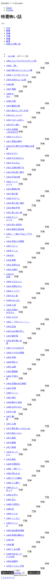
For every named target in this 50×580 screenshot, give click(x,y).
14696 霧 (10, 544)
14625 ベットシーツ (12, 183)
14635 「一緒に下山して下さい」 (19, 235)
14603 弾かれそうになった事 (19, 70)
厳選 (8, 41)
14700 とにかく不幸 (15, 566)
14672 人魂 (11, 424)
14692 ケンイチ (12, 524)
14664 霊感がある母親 (16, 383)
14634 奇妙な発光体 (15, 229)
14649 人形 (11, 305)
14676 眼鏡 (11, 442)
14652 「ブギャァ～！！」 (18, 322)
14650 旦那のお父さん (12, 311)
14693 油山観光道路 (15, 530)
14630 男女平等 (13, 208)
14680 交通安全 (13, 464)
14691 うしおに (13, 518)
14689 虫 (10, 509)
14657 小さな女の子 (15, 348)
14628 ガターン (13, 198)
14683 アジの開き (14, 478)
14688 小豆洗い (13, 504)
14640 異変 (11, 260)
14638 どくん (12, 251)
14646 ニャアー (13, 291)
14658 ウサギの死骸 (15, 353)
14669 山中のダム (14, 407)
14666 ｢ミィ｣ (12, 393)
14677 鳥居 (11, 447)
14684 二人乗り (13, 483)
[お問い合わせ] (9, 8)
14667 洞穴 (11, 398)
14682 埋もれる (13, 473)
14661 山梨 (11, 367)
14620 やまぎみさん (15, 158)
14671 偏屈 (10, 417)
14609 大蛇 (11, 101)
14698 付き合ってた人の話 (14, 555)
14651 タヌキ (12, 317)
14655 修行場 (12, 336)
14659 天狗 (11, 357)
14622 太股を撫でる (15, 167)
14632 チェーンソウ (12, 218)
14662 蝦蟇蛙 (12, 371)
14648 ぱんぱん (13, 300)
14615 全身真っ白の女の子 (12, 130)
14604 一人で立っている (17, 75)
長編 (8, 38)
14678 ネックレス (12, 453)
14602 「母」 (12, 66)
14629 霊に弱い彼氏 (15, 203)
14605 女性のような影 (16, 80)
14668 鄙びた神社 (14, 402)
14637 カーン (12, 246)
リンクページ (8, 577)
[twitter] (9, 10)
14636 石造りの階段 (15, 241)
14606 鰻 (10, 84)
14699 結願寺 (12, 561)
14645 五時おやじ (14, 286)
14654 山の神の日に (15, 331)
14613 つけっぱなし (15, 120)
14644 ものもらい (14, 281)
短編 (8, 33)
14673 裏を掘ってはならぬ (18, 428)
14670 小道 (11, 412)
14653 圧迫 (11, 326)
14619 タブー (12, 153)
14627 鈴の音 (12, 194)
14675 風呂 (11, 438)
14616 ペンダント (14, 137)
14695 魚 (10, 540)
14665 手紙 (11, 388)
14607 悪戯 (11, 89)
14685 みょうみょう (12, 488)
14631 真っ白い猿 (14, 212)
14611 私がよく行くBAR (17, 110)
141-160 (11, 56)
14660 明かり (12, 362)
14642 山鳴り (12, 269)
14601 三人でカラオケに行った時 (21, 61)
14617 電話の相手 (14, 141)
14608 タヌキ (10, 95)
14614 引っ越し (13, 125)
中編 (8, 36)
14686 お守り (12, 495)
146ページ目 (7, 573)
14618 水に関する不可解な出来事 (20, 147)
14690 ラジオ (12, 514)
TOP (8, 28)
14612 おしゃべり (14, 115)
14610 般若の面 (13, 106)
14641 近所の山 (13, 265)
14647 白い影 (12, 296)
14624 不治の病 (13, 177)
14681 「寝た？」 (14, 469)
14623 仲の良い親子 (15, 172)
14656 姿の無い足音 (14, 342)
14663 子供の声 (12, 377)
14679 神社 (11, 459)
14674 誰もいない (14, 433)
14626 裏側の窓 (13, 189)
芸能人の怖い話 (13, 44)
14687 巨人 (11, 499)
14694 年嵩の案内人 (15, 535)
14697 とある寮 (13, 549)
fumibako (17, 573)
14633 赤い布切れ (14, 224)
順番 (8, 30)
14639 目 (10, 255)
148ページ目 (34, 573)
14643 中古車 (10, 275)
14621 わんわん (13, 163)
